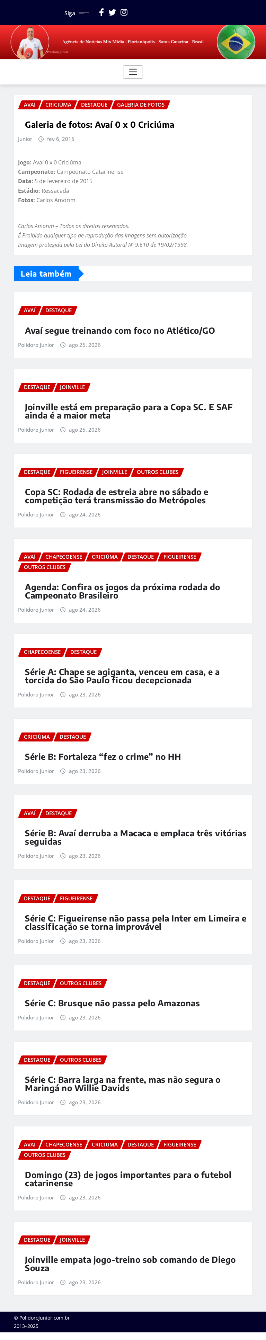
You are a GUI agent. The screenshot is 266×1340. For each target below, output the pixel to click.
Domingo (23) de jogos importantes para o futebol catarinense (128, 1178)
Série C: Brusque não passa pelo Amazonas (112, 1003)
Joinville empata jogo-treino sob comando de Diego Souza (130, 1263)
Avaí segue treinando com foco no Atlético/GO (120, 330)
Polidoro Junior (36, 344)
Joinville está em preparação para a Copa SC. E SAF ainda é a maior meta (129, 411)
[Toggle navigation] (133, 72)
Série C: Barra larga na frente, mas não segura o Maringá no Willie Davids (122, 1083)
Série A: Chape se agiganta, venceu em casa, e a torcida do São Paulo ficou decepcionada (122, 675)
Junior (25, 138)
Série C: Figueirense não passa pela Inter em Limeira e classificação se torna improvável (135, 922)
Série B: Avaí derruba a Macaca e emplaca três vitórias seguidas (136, 837)
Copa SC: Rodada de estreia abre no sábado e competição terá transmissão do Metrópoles (117, 495)
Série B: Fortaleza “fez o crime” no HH (103, 756)
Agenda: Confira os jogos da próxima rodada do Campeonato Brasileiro (122, 591)
